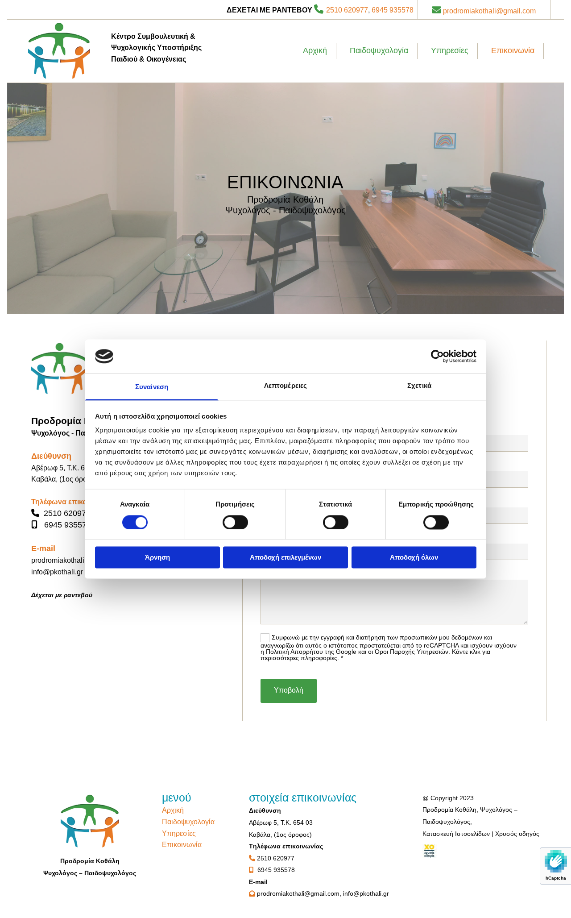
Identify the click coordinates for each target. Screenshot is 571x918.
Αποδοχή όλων (414, 557)
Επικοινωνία (182, 844)
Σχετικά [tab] (419, 386)
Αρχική (315, 50)
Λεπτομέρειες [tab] (285, 386)
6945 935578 (393, 10)
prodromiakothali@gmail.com (489, 11)
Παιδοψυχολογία (379, 50)
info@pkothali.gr (57, 572)
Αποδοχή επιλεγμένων (285, 557)
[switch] (235, 522)
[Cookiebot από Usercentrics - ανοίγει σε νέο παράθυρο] (437, 356)
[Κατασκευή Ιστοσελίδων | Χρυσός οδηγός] (481, 851)
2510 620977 (347, 10)
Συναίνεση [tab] (151, 387)
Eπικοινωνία (512, 50)
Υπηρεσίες (449, 50)
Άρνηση (157, 557)
